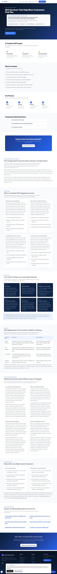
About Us (33, 556)
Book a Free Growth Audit (28, 145)
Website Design (22, 558)
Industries (30, 1)
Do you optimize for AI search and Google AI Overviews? (22, 123)
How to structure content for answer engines (40, 521)
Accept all (10, 571)
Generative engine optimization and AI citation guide (16, 522)
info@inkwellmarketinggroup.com (50, 556)
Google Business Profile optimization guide (15, 527)
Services (26, 1)
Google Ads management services (19, 498)
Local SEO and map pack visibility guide (39, 527)
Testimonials (33, 561)
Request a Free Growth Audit (28, 545)
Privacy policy (9, 568)
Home (20, 1)
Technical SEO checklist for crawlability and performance (15, 517)
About (23, 1)
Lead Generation (22, 563)
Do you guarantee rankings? (17, 127)
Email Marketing (22, 560)
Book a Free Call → (47, 560)
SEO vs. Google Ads (44, 496)
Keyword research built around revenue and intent (40, 517)
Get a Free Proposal (10, 33)
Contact (36, 1)
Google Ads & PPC (22, 557)
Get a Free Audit (42, 1)
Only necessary (18, 571)
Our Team (33, 557)
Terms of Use (53, 569)
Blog (33, 1)
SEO (20, 556)
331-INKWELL (46, 557)
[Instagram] (2, 563)
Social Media (21, 561)
